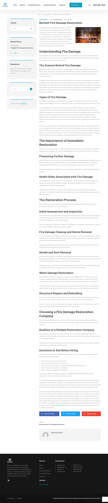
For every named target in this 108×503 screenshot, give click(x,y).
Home (15, 5)
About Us (22, 5)
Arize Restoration (57, 19)
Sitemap (19, 498)
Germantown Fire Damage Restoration (51, 424)
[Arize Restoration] (5, 5)
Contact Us (62, 5)
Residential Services (34, 5)
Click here (24, 103)
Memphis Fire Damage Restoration (22, 48)
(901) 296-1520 (43, 484)
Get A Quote (74, 5)
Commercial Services (49, 5)
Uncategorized (47, 14)
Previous (41, 422)
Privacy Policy (10, 498)
